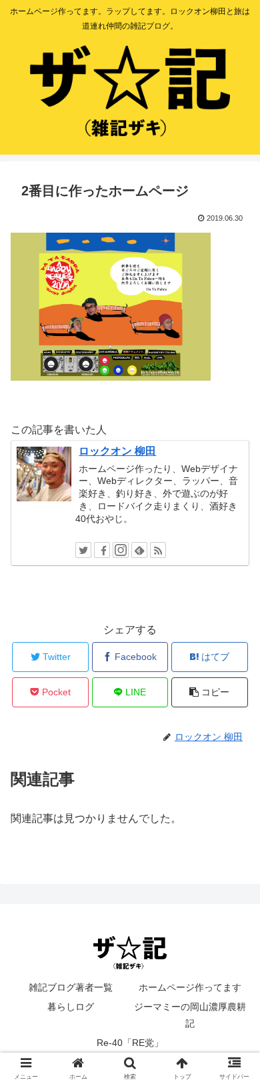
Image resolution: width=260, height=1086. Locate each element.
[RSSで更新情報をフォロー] (158, 550)
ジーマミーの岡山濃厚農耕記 (190, 1015)
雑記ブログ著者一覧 (71, 987)
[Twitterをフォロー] (83, 550)
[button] (233, 1060)
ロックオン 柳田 (117, 451)
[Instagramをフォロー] (121, 550)
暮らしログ (70, 1006)
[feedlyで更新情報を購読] (139, 550)
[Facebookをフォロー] (102, 550)
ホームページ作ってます (190, 987)
